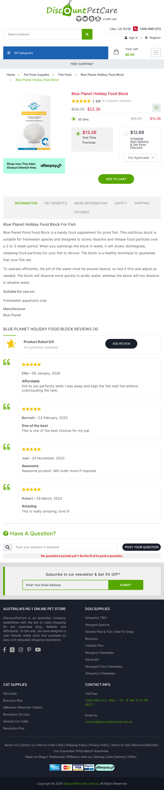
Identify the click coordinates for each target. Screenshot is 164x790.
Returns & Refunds (144, 745)
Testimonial (56, 757)
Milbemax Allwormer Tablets (22, 707)
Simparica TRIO (96, 617)
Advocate (92, 659)
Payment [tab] (82, 212)
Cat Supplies (15, 684)
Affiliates (72, 757)
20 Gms (83, 119)
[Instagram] (21, 650)
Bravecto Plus (12, 700)
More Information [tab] (90, 203)
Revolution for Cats (16, 714)
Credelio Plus (94, 645)
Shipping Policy (76, 745)
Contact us (27, 745)
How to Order (46, 745)
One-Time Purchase (89, 137)
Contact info (97, 684)
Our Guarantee (64, 751)
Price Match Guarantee (92, 751)
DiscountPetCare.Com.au (80, 783)
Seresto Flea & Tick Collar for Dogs (109, 631)
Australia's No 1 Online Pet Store (34, 609)
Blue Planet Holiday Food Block (102, 74)
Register (155, 37)
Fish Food (65, 74)
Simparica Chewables (100, 673)
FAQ (60, 745)
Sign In (133, 37)
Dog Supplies (97, 609)
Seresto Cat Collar (15, 721)
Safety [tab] (120, 203)
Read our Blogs (36, 757)
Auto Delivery (116, 757)
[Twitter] (12, 650)
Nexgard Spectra (97, 625)
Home (11, 74)
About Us (10, 745)
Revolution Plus (13, 728)
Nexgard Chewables (99, 652)
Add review (121, 343)
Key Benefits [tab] (56, 203)
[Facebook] (4, 650)
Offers (132, 757)
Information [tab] (26, 203)
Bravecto (91, 638)
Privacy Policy (99, 745)
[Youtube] (38, 650)
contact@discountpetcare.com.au (109, 721)
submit (125, 585)
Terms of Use (120, 745)
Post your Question (141, 547)
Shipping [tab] (141, 203)
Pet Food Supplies (36, 74)
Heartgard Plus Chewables (103, 666)
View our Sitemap (93, 757)
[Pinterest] (29, 650)
